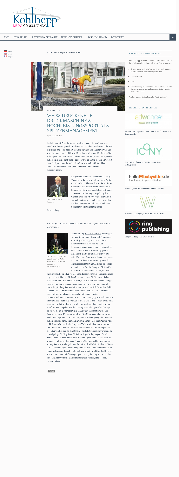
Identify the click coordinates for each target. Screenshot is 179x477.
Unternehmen (20, 37)
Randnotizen (53, 110)
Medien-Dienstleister (71, 37)
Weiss (51, 371)
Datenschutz (117, 37)
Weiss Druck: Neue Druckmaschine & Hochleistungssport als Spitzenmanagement (78, 122)
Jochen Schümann (93, 233)
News (6, 37)
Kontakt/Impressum (97, 37)
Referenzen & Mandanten (44, 37)
